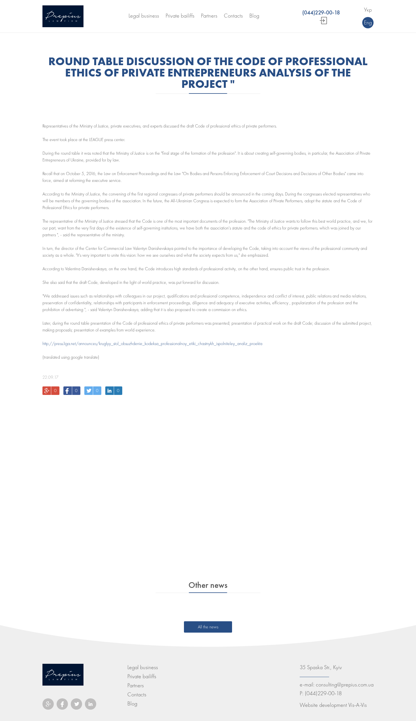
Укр (368, 10)
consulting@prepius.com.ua (345, 684)
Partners (135, 685)
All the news (208, 626)
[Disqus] (208, 471)
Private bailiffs (141, 676)
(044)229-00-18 (323, 693)
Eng (368, 22)
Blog (132, 703)
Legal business (142, 667)
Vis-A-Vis (357, 705)
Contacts (136, 694)
